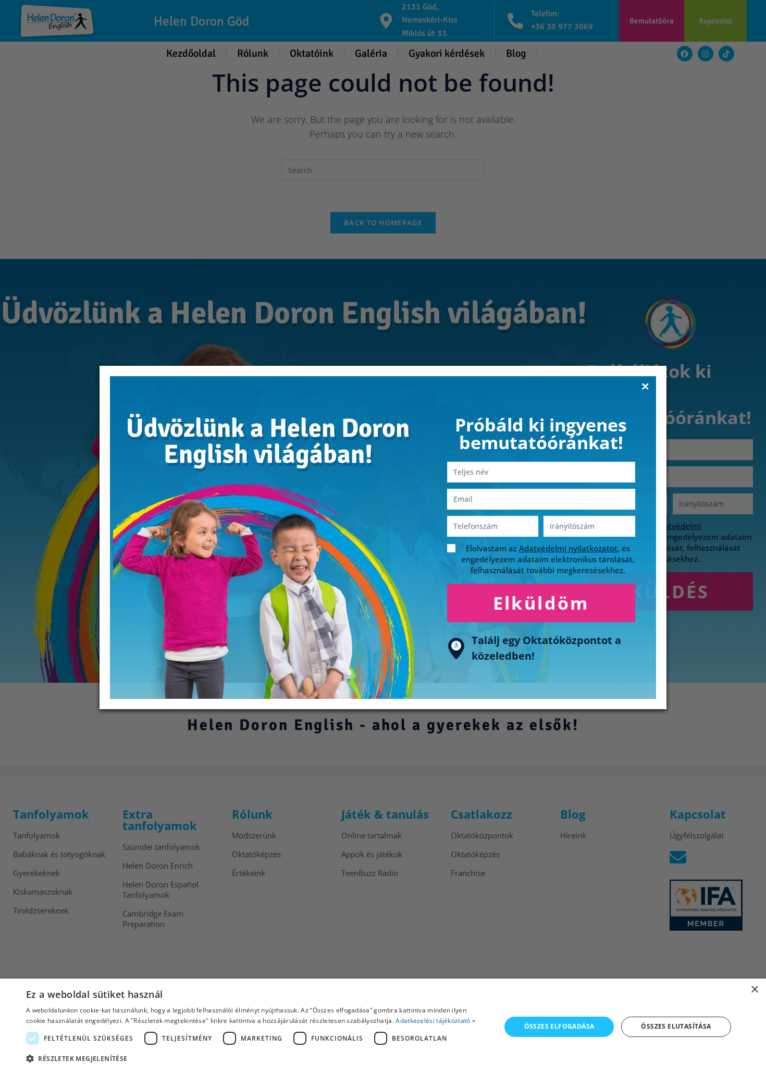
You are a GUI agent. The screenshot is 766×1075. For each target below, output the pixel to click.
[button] (256, 1059)
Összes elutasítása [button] (676, 1026)
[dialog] (383, 1027)
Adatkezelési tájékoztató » (435, 1020)
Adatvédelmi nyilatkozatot (568, 548)
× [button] (754, 990)
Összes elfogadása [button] (559, 1026)
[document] (383, 537)
